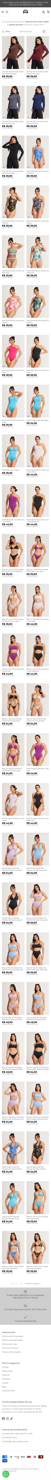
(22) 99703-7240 (9, 1437)
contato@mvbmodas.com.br (15, 1441)
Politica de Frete (9, 1344)
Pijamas (5, 1375)
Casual (5, 1383)
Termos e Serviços (10, 1348)
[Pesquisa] (8, 12)
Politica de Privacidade (12, 1336)
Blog (4, 1387)
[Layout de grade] (43, 31)
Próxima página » (33, 1283)
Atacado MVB (8, 1390)
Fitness (5, 1367)
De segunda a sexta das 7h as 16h (17, 1433)
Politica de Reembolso (12, 1340)
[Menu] (2, 12)
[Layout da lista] (47, 31)
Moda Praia (7, 1371)
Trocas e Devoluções (11, 1352)
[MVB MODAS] (25, 12)
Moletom (6, 1379)
